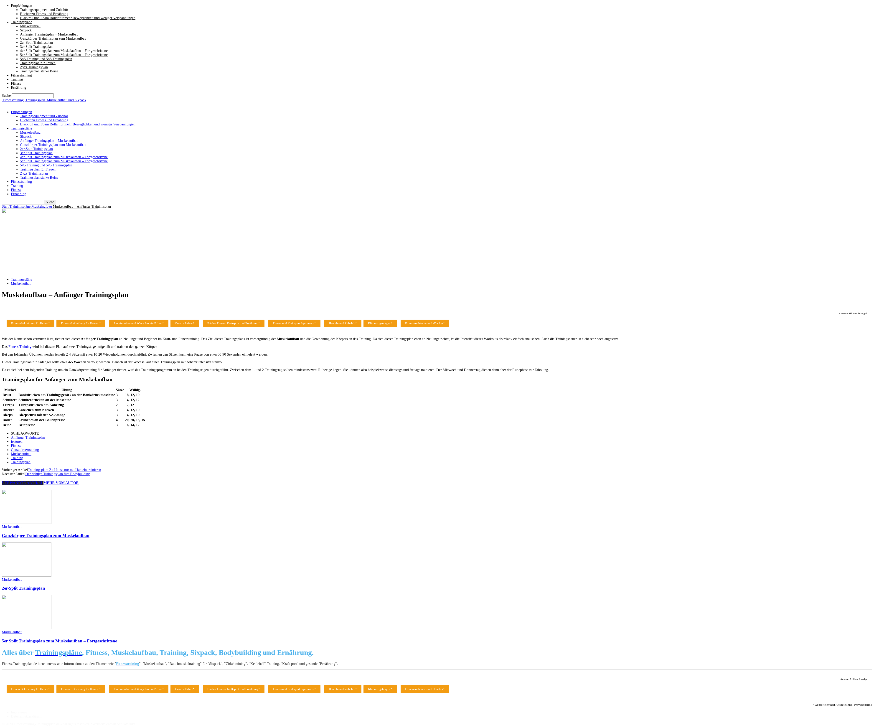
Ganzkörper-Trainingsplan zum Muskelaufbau (53, 38)
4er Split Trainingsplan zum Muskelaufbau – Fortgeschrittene (64, 51)
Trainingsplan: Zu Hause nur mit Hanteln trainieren (64, 470)
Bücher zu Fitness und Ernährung (44, 14)
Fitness (16, 83)
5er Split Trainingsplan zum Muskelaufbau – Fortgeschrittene (64, 55)
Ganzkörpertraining (25, 450)
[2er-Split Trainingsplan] (26, 575)
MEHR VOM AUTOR (61, 483)
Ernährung (18, 87)
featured (17, 441)
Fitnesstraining (21, 75)
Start (5, 206)
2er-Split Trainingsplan (36, 42)
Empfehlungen (21, 6)
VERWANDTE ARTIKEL (22, 483)
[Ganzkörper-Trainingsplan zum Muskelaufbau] (26, 522)
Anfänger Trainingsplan (28, 437)
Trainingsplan (20, 462)
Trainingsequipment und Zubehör (44, 10)
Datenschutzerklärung (26, 716)
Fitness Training (19, 347)
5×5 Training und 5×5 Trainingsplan (46, 59)
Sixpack (26, 30)
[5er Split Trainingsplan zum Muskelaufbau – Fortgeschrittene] (26, 628)
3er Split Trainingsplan (36, 46)
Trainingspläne (21, 22)
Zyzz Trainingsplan (34, 67)
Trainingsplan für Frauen (38, 63)
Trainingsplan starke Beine (39, 71)
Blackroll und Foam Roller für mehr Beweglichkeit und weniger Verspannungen (77, 18)
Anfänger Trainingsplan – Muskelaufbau (49, 34)
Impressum (19, 712)
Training (17, 79)
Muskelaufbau (30, 26)
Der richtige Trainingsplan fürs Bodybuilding (57, 474)
